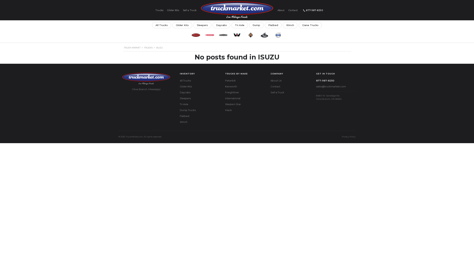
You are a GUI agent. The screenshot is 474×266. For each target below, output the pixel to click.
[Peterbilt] (196, 35)
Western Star (233, 104)
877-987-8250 (314, 10)
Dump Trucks (188, 110)
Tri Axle (239, 25)
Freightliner (232, 92)
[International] (250, 35)
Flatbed (273, 25)
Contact (293, 10)
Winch (290, 25)
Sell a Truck (190, 10)
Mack (228, 110)
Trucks (159, 10)
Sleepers (202, 25)
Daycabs (221, 25)
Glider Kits (173, 10)
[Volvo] (278, 35)
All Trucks (162, 25)
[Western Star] (237, 35)
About (281, 10)
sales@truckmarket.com (331, 86)
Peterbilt (230, 80)
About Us (276, 80)
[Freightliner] (223, 35)
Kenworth (231, 86)
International (232, 98)
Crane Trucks (310, 25)
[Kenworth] (209, 35)
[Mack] (264, 35)
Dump (256, 25)
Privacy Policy (349, 136)
